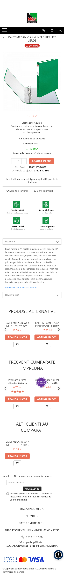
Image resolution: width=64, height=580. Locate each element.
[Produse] (5, 31)
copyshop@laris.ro (34, 542)
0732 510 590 (34, 537)
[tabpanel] (32, 81)
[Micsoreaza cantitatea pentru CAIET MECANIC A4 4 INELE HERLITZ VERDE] (13, 161)
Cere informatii (44, 190)
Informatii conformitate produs (21, 287)
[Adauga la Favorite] (17, 344)
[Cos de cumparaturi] (52, 30)
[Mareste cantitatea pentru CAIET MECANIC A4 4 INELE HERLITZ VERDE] (24, 161)
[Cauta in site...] (60, 30)
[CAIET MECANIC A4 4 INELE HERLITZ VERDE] (32, 81)
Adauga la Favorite (18, 190)
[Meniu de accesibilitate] (58, 555)
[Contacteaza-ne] (43, 30)
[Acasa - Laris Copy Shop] (32, 18)
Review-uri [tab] (12, 294)
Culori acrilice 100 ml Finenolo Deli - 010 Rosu (47, 381)
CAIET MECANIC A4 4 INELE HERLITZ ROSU (17, 324)
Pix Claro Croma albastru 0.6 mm (17, 381)
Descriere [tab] (10, 241)
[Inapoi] (2, 38)
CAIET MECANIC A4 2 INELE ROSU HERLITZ (47, 324)
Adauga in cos (41, 161)
